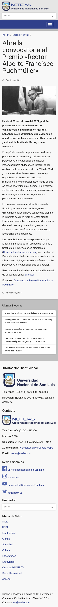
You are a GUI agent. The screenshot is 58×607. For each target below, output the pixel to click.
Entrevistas (8, 561)
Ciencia (6, 538)
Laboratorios (9, 556)
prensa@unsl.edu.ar (20, 453)
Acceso (6, 579)
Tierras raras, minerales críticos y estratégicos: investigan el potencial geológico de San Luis (25, 340)
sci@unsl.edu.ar (21, 602)
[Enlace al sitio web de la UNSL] (29, 380)
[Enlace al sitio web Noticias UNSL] (29, 420)
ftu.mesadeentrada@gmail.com (20, 252)
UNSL (5, 527)
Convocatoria (21, 280)
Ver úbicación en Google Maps (36, 447)
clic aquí (29, 274)
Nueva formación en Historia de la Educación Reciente (29, 313)
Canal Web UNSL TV (13, 567)
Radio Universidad (12, 573)
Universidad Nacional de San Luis (26, 469)
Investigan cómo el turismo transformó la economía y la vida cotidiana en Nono (28, 321)
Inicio (5, 521)
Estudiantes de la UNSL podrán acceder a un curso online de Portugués (27, 349)
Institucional (8, 533)
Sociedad (7, 544)
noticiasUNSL (15, 492)
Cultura (6, 550)
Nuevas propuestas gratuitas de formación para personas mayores (26, 330)
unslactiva (13, 477)
